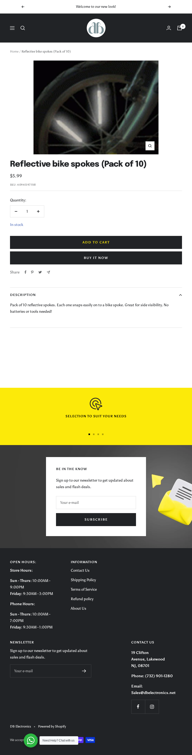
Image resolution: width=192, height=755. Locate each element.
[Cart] (179, 28)
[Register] (84, 671)
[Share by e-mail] (48, 272)
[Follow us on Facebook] (138, 706)
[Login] (168, 28)
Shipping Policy (83, 580)
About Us (78, 608)
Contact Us (80, 570)
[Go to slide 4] (103, 434)
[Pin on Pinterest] (32, 272)
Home (14, 51)
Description (23, 295)
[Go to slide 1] (89, 434)
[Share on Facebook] (25, 272)
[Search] (22, 28)
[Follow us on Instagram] (152, 706)
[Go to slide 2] (93, 434)
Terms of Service (84, 589)
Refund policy (82, 599)
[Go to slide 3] (98, 434)
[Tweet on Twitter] (40, 272)
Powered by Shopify (52, 726)
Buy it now (96, 258)
